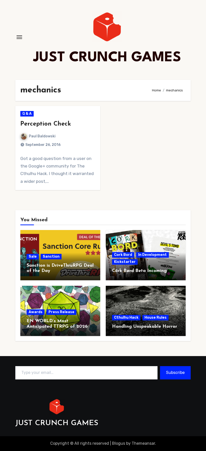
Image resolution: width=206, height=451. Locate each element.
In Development (152, 255)
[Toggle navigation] (19, 37)
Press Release (61, 312)
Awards (35, 312)
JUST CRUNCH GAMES (107, 58)
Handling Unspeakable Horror (144, 326)
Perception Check (45, 124)
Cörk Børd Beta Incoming (139, 271)
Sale (33, 256)
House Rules (155, 317)
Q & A (27, 113)
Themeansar (143, 443)
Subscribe (175, 372)
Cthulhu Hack (126, 317)
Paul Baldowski (42, 136)
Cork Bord (123, 255)
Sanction (51, 256)
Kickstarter (125, 262)
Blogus (118, 443)
